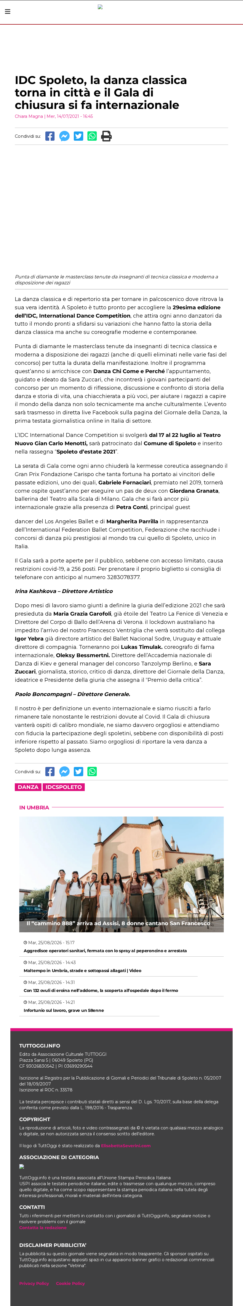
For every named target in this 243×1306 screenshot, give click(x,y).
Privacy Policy (34, 1283)
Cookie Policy (70, 1283)
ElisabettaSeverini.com (126, 1145)
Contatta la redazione (43, 1227)
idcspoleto (64, 787)
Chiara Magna (29, 116)
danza (28, 787)
